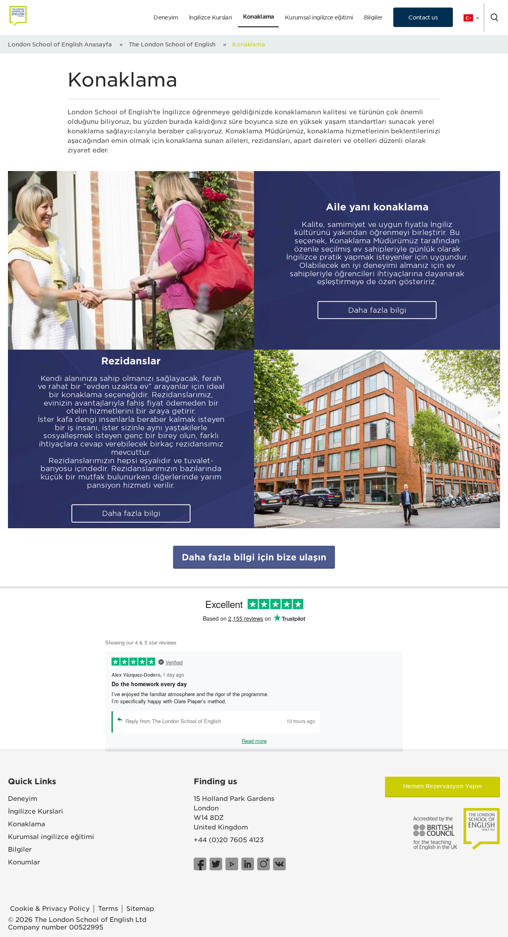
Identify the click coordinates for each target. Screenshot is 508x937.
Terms (108, 908)
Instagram (263, 864)
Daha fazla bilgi (377, 310)
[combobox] (468, 18)
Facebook (200, 864)
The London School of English (172, 44)
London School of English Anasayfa (60, 44)
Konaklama (258, 16)
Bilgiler (373, 17)
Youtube (231, 864)
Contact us (422, 17)
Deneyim (166, 17)
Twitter (216, 864)
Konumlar (24, 862)
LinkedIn (247, 864)
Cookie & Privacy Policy (50, 908)
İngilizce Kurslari (210, 17)
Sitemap (140, 908)
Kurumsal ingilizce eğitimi (319, 17)
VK (279, 864)
